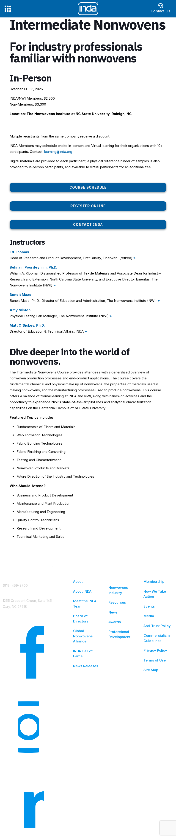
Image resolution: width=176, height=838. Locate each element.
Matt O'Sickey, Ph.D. (27, 325)
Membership (153, 581)
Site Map (150, 670)
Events (149, 606)
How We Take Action (154, 594)
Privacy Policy (155, 650)
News (113, 612)
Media (148, 616)
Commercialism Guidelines (156, 638)
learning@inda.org (58, 151)
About (78, 581)
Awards (114, 622)
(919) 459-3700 (15, 585)
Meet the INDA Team (84, 603)
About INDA (82, 591)
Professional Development (119, 634)
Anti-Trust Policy (157, 626)
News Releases (85, 666)
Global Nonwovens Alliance (83, 636)
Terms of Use (154, 660)
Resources (117, 602)
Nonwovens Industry (118, 590)
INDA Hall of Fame (83, 654)
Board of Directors (80, 618)
